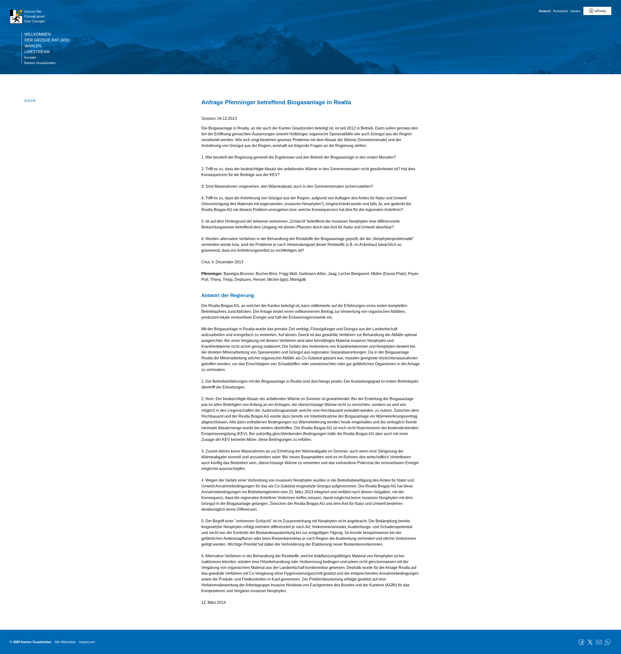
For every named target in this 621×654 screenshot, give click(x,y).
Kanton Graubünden (40, 63)
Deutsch (545, 11)
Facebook (581, 642)
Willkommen (38, 34)
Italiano (575, 11)
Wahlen (33, 46)
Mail (599, 642)
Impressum (87, 642)
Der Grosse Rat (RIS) (47, 40)
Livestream (37, 52)
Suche (30, 101)
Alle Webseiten (65, 642)
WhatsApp (607, 642)
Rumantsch (560, 11)
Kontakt (30, 57)
